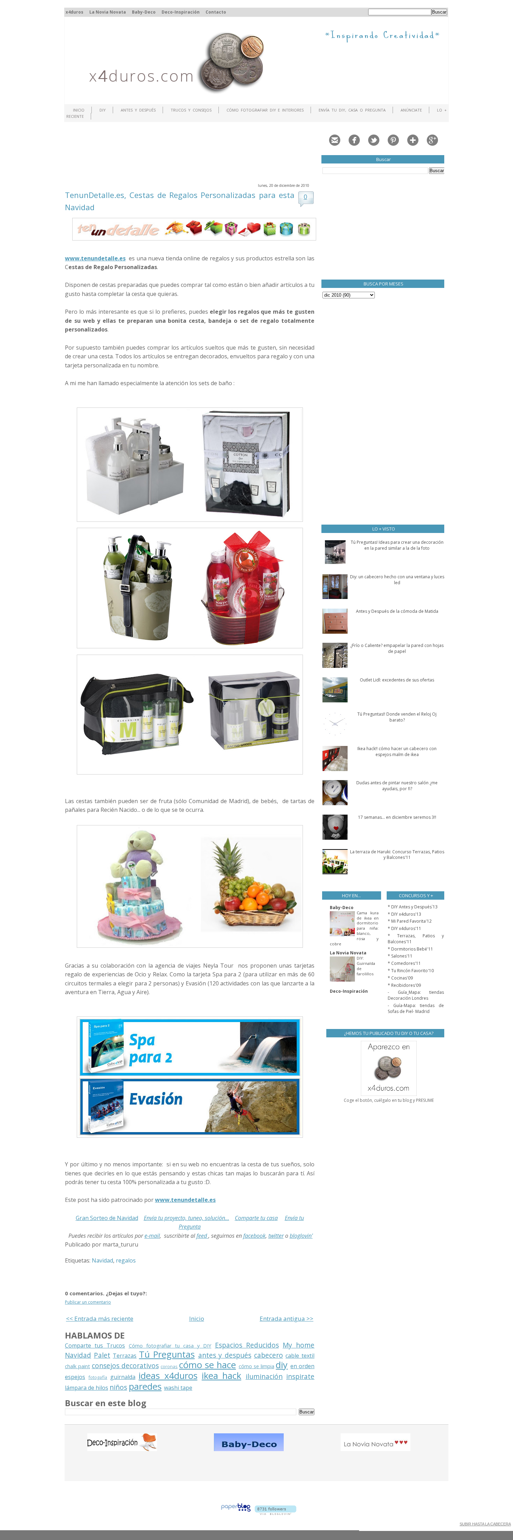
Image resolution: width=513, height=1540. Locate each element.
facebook (254, 1236)
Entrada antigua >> (286, 1318)
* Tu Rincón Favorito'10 (411, 971)
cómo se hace (207, 1365)
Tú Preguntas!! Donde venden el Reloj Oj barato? (397, 717)
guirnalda (122, 1377)
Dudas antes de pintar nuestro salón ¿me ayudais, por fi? (397, 786)
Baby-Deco (144, 12)
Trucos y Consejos (191, 110)
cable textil (299, 1355)
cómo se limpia (256, 1366)
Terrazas (124, 1355)
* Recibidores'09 (404, 985)
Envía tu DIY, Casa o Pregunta (352, 110)
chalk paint (77, 1366)
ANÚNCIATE (411, 110)
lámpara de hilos (86, 1388)
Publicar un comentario (88, 1302)
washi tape (178, 1388)
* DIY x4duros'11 (404, 928)
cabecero (268, 1355)
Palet (102, 1355)
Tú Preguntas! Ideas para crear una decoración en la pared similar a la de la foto (397, 545)
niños (118, 1387)
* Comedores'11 (404, 963)
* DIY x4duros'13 (404, 914)
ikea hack (221, 1376)
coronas (169, 1366)
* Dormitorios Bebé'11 (410, 949)
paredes (145, 1386)
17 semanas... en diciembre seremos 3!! (397, 817)
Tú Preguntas (167, 1354)
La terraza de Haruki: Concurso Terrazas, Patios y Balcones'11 (397, 855)
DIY (102, 110)
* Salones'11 (400, 956)
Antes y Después (138, 110)
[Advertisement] (192, 151)
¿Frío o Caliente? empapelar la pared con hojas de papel (397, 648)
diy (282, 1365)
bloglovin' (301, 1236)
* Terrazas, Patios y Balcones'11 (416, 939)
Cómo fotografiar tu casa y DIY (170, 1345)
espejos (75, 1377)
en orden (302, 1366)
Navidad (102, 1260)
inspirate (300, 1376)
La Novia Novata (107, 12)
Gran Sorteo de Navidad (107, 1218)
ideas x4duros (168, 1376)
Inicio (78, 110)
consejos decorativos (125, 1365)
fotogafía (97, 1377)
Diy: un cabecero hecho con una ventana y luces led (397, 580)
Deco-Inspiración (181, 12)
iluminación (264, 1376)
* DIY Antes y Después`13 (413, 907)
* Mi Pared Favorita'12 (410, 921)
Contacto (216, 12)
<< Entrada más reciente (99, 1318)
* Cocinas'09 (400, 978)
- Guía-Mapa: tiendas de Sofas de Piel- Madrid (416, 1008)
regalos (126, 1260)
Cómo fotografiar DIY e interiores (265, 110)
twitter (276, 1236)
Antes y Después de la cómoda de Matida (397, 611)
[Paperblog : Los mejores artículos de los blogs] (236, 1513)
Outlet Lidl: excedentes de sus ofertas (397, 680)
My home (298, 1345)
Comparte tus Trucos (95, 1345)
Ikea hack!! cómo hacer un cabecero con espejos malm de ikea (397, 751)
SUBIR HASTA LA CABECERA (485, 1524)
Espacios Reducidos (247, 1345)
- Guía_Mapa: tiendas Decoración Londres (416, 995)
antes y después (224, 1355)
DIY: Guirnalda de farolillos (366, 965)
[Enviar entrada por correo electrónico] (140, 1244)
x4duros (74, 12)
